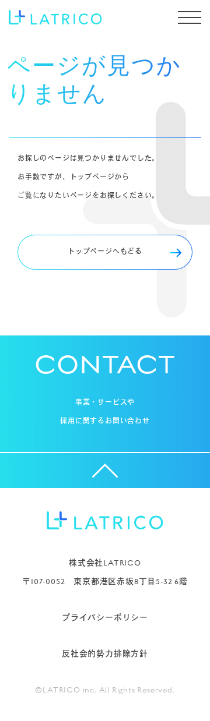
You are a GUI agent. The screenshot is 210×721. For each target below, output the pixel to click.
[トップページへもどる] (105, 267)
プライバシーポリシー (105, 618)
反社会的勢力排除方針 (105, 654)
